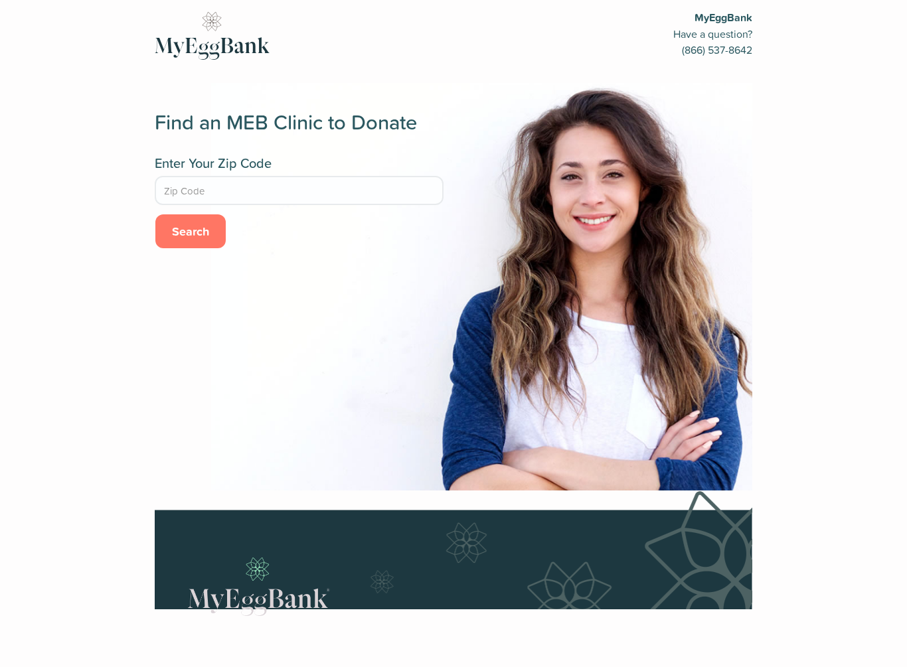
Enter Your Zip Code (213, 163)
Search (190, 231)
